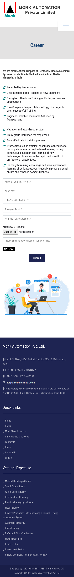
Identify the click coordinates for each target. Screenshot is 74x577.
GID (62, 568)
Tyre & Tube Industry (15, 486)
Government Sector (14, 549)
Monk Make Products (15, 431)
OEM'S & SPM (11, 544)
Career (8, 447)
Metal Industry (12, 507)
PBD (43, 568)
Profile (8, 426)
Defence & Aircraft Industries (19, 533)
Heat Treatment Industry (16, 497)
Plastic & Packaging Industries (20, 502)
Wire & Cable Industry (15, 491)
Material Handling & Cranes (18, 481)
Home (8, 420)
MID (25, 568)
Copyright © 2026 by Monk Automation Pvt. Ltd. (37, 573)
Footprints (10, 442)
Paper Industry (12, 528)
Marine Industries (13, 538)
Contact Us (10, 452)
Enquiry (8, 457)
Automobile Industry (15, 522)
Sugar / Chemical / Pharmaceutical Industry (26, 554)
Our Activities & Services (17, 436)
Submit (37, 258)
